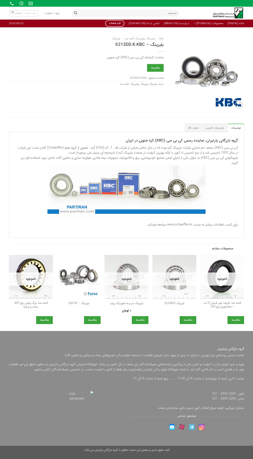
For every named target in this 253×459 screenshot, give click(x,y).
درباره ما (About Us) (176, 23)
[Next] (9, 292)
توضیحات (236, 128)
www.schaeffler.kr (179, 224)
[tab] (236, 128)
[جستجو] (75, 13)
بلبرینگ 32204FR (174, 303)
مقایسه (155, 67)
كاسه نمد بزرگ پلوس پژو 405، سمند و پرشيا (31, 305)
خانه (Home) (236, 23)
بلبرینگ (116, 39)
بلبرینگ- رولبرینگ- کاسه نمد (140, 39)
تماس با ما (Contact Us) (144, 23)
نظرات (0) (193, 128)
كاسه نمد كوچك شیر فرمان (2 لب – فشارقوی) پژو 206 (222, 305)
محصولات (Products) (209, 23)
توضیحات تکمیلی (215, 128)
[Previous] (244, 292)
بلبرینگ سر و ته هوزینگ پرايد (126, 303)
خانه (161, 39)
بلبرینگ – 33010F (78, 303)
